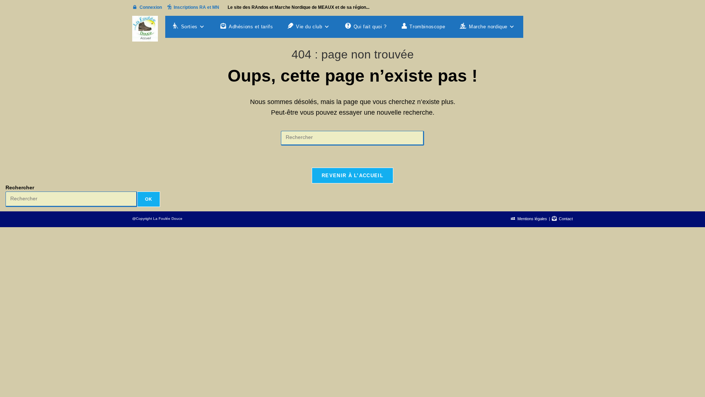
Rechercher (20, 187)
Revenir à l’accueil (352, 175)
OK (148, 199)
